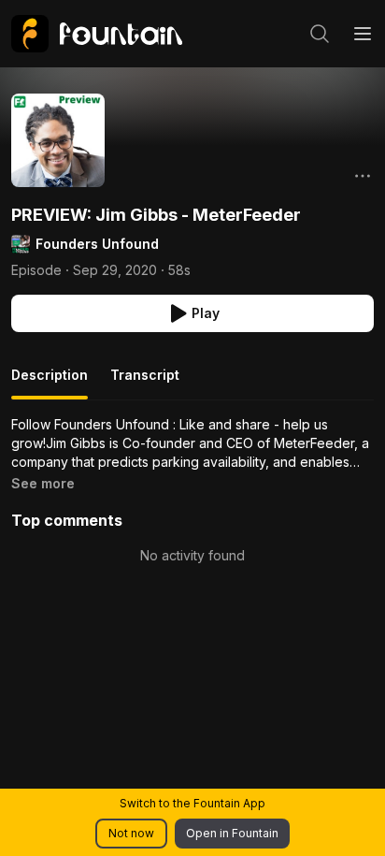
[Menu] (362, 33)
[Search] (319, 33)
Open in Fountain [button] (232, 833)
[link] (96, 33)
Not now (131, 833)
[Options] (362, 176)
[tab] (49, 382)
